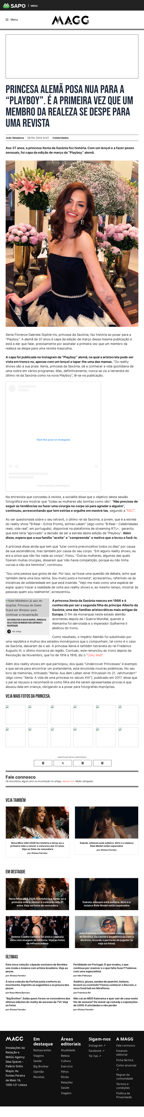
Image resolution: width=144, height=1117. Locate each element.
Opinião (38, 1072)
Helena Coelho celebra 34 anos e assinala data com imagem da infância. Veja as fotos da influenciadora (37, 940)
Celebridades (61, 137)
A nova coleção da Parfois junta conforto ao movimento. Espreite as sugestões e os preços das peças (37, 985)
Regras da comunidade (124, 1076)
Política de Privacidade (124, 1095)
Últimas (12, 957)
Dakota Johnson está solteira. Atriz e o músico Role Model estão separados (106, 845)
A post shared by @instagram (53, 485)
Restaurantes (42, 1050)
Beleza (65, 1056)
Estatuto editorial (121, 1053)
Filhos (65, 1072)
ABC (130, 510)
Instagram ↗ (97, 1045)
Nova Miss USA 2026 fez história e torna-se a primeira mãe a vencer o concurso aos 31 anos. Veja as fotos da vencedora (37, 846)
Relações (67, 1082)
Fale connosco (125, 1045)
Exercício (67, 1066)
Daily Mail (95, 655)
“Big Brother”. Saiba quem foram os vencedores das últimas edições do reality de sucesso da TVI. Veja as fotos (38, 1002)
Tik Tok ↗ (95, 1056)
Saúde (37, 1061)
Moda (65, 1077)
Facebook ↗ (96, 1051)
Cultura (66, 1061)
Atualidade (68, 1050)
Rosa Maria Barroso (20, 992)
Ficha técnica (124, 1060)
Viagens (38, 1056)
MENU (34, 5)
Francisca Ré (84, 992)
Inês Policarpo (84, 975)
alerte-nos (68, 781)
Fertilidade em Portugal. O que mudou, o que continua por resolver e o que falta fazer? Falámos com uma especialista (104, 968)
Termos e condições (123, 1086)
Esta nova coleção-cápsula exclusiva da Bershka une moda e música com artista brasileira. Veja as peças (37, 968)
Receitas (38, 1077)
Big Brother (41, 1066)
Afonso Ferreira (39, 853)
